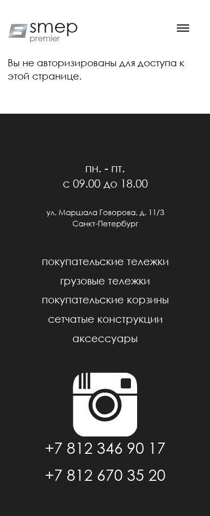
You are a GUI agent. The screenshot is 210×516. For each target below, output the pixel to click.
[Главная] (16, 29)
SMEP (54, 26)
